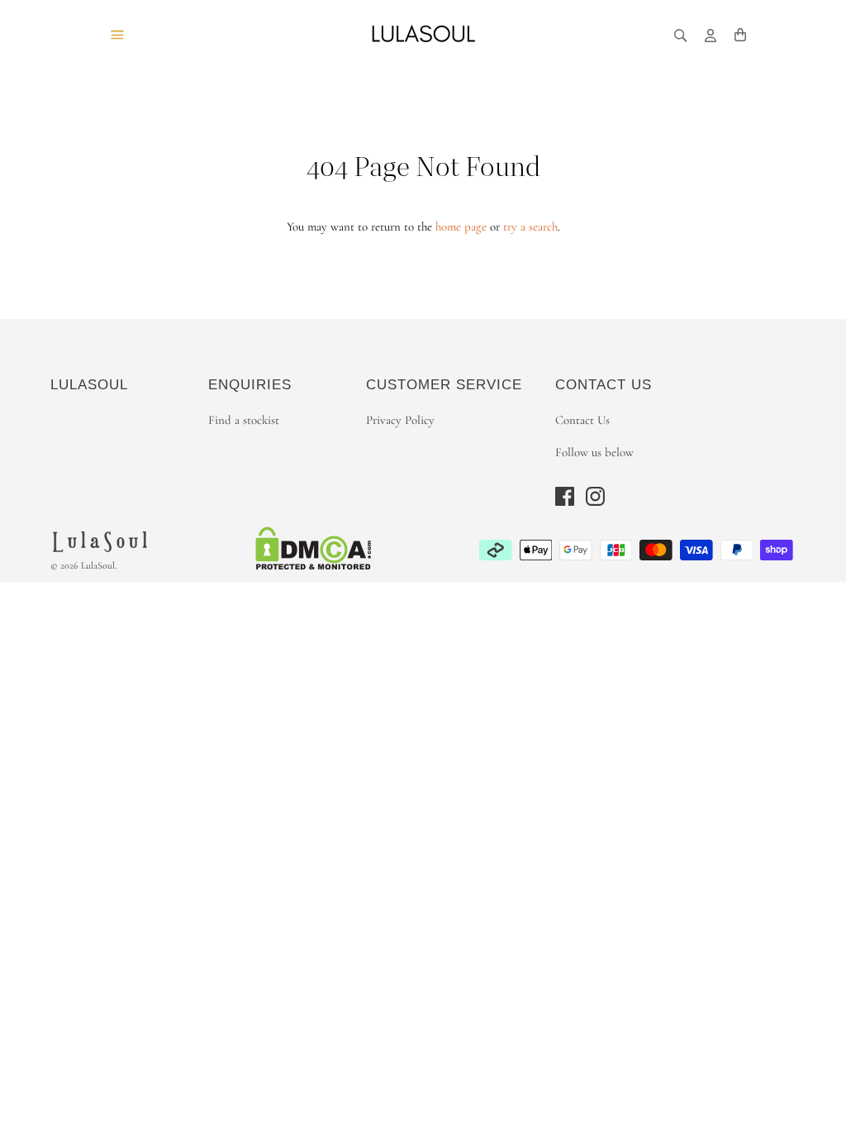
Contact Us (582, 419)
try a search (530, 226)
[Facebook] (564, 496)
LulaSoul (98, 565)
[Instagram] (595, 496)
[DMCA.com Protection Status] (313, 567)
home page (461, 226)
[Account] (710, 34)
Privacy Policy (400, 419)
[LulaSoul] (423, 34)
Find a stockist (243, 419)
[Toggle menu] (117, 34)
